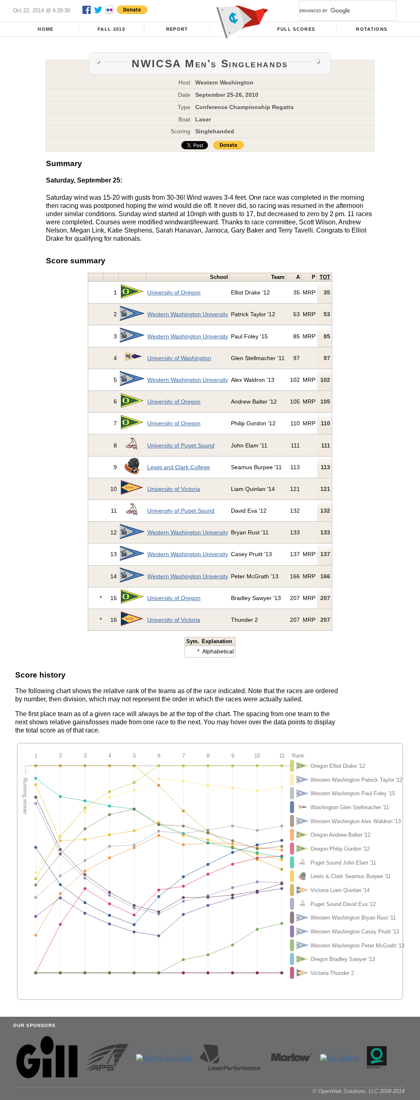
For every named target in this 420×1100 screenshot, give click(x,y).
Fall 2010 (111, 29)
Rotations (371, 29)
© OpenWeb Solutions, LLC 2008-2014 (358, 1091)
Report (177, 29)
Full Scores (296, 29)
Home (45, 29)
